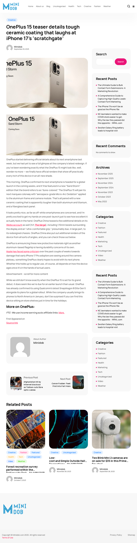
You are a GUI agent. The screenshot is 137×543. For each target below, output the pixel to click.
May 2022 (102, 201)
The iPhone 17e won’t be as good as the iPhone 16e (110, 108)
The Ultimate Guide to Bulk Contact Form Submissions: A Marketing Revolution (111, 88)
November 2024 (105, 183)
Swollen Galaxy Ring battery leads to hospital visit (111, 129)
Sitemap (131, 535)
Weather (107, 6)
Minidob (18, 47)
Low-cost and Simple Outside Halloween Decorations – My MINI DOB (68, 459)
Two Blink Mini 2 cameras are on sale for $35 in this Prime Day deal (110, 459)
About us (40, 6)
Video (100, 255)
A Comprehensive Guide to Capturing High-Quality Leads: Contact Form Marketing (112, 98)
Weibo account (14, 224)
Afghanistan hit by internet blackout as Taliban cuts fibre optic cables (33, 386)
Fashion (97, 6)
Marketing (102, 241)
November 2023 (105, 192)
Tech (79, 6)
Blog (48, 6)
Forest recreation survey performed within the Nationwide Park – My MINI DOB (25, 468)
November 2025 (105, 173)
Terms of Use (7, 537)
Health (71, 6)
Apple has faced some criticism (22, 251)
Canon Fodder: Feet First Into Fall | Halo (61, 384)
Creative (87, 6)
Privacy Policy (116, 535)
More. (62, 312)
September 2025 (106, 178)
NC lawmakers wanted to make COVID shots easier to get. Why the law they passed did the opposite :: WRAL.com (112, 119)
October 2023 (104, 196)
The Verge (40, 224)
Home (30, 6)
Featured (102, 232)
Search (101, 54)
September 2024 (106, 187)
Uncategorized (59, 6)
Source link (12, 322)
